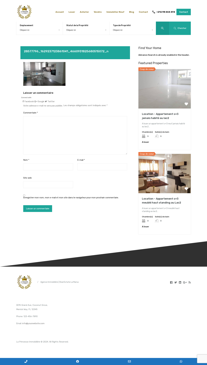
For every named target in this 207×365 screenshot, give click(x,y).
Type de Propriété (122, 25)
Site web (27, 178)
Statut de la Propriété (77, 25)
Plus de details (164, 100)
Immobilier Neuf (115, 12)
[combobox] (39, 30)
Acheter (84, 12)
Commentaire (30, 112)
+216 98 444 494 (165, 12)
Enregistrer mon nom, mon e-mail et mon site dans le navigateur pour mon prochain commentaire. (71, 197)
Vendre (98, 12)
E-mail (81, 160)
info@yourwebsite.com (33, 323)
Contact (143, 12)
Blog (131, 12)
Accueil (59, 12)
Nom (26, 160)
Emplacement (26, 25)
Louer (72, 12)
